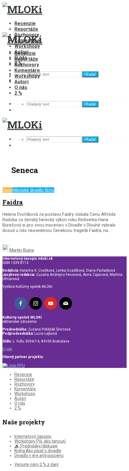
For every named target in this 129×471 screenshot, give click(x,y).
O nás (20, 87)
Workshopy (27, 46)
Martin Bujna (22, 250)
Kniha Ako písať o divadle (37, 450)
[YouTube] (50, 303)
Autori (21, 82)
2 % (18, 93)
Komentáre (27, 70)
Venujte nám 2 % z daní (36, 464)
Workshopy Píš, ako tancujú (40, 441)
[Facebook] (20, 303)
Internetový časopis (32, 436)
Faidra (12, 202)
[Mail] (65, 303)
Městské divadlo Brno (33, 190)
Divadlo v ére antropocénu (39, 455)
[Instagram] (35, 303)
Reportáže (26, 29)
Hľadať (90, 74)
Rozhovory (26, 65)
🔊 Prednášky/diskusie (36, 446)
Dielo (7, 190)
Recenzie (25, 23)
